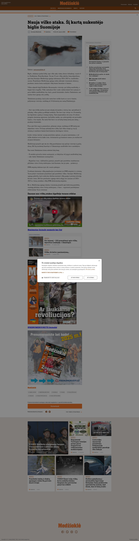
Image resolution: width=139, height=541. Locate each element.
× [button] (99, 260)
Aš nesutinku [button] (75, 277)
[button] (69, 273)
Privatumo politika (90, 269)
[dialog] (69, 270)
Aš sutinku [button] (90, 277)
